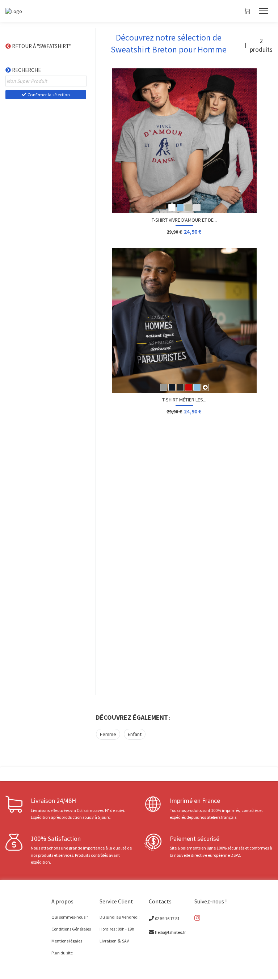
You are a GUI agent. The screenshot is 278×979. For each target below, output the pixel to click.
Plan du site (62, 952)
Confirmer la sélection (48, 94)
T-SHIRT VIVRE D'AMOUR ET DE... (184, 220)
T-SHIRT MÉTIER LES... (184, 399)
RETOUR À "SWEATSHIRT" (42, 46)
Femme (108, 734)
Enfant (135, 734)
